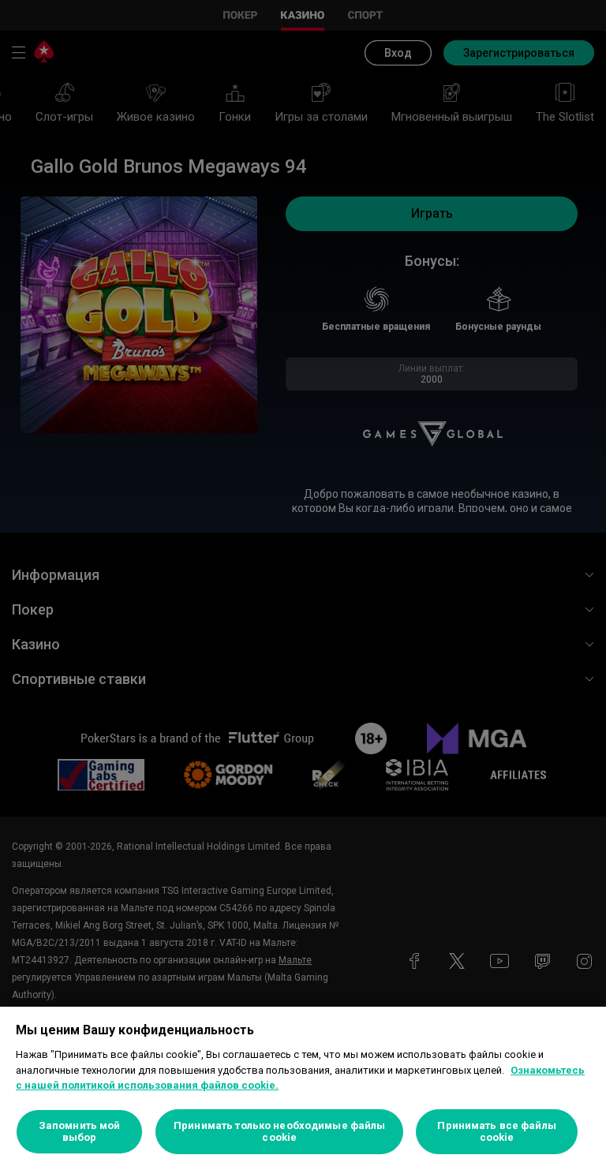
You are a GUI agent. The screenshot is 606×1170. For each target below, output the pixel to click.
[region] (303, 1088)
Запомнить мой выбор (80, 1132)
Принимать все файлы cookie (496, 1132)
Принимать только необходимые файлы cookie (279, 1132)
